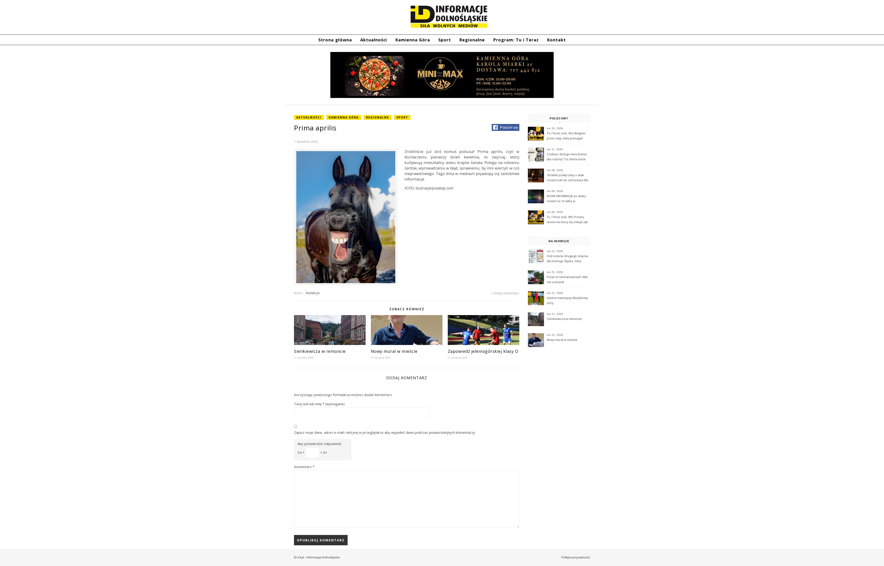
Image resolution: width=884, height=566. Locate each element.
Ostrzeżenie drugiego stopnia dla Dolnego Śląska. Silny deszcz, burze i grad (567, 259)
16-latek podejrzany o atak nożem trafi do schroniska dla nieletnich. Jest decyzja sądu (567, 178)
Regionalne (472, 40)
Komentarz (304, 466)
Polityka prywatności (575, 557)
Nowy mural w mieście (394, 351)
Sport (444, 40)
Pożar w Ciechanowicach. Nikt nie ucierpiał (567, 279)
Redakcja (313, 293)
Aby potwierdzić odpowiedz (319, 443)
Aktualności (373, 40)
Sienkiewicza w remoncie (320, 351)
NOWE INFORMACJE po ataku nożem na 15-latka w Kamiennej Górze (566, 199)
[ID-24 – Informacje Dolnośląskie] (449, 16)
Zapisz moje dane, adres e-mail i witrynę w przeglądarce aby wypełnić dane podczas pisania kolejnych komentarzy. (385, 432)
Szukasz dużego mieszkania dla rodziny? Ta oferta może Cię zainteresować (567, 157)
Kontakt (556, 40)
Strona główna (335, 40)
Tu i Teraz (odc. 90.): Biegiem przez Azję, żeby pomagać (566, 135)
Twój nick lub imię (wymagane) (319, 404)
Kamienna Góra (412, 40)
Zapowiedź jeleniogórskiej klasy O (483, 351)
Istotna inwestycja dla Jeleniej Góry (567, 300)
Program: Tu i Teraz (516, 40)
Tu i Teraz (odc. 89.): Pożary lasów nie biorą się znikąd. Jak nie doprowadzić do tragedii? (567, 220)
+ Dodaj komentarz (504, 293)
